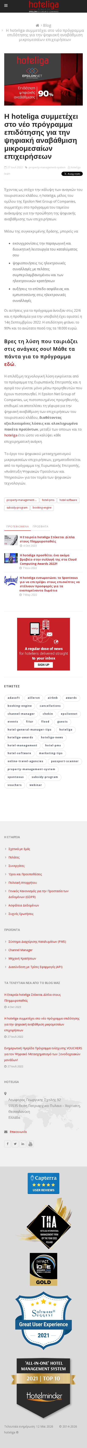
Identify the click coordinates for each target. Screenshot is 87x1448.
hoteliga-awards (20, 737)
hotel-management (22, 745)
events (13, 721)
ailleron (34, 698)
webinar (36, 785)
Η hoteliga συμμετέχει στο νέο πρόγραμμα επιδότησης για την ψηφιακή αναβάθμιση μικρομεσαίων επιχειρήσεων (41, 1024)
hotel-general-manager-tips (30, 729)
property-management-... (22, 500)
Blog (47, 25)
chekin (48, 714)
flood (45, 721)
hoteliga (10, 435)
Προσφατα (40, 526)
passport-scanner (65, 761)
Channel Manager (20, 950)
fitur (29, 721)
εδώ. (10, 363)
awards (71, 698)
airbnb (53, 698)
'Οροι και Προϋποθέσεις (25, 874)
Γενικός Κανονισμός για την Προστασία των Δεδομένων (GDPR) (38, 894)
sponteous (16, 777)
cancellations (50, 706)
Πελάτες (13, 857)
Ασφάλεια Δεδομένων (23, 905)
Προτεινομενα (17, 526)
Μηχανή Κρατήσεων (22, 958)
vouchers (15, 785)
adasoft (14, 698)
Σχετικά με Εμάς (19, 849)
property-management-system (46, 167)
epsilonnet (69, 714)
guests (62, 721)
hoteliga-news (52, 737)
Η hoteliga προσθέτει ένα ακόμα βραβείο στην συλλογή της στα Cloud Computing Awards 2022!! (48, 559)
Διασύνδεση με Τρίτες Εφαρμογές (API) (35, 967)
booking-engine (42, 507)
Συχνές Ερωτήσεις (20, 914)
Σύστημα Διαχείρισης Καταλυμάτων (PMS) (37, 941)
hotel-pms (48, 500)
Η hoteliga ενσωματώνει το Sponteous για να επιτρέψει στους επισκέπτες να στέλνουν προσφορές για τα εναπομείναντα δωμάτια (49, 584)
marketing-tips (51, 753)
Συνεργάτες (16, 866)
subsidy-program (17, 507)
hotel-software (68, 500)
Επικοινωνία (18, 1132)
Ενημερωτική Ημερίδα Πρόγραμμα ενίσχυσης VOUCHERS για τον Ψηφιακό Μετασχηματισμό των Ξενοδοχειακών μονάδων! (43, 1054)
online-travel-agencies (25, 761)
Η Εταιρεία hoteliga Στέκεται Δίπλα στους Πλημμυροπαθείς (47, 539)
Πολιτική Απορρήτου (22, 883)
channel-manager (21, 714)
